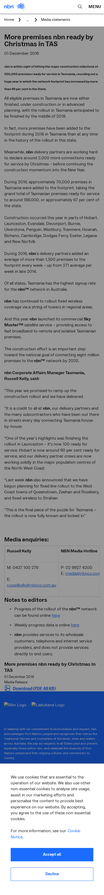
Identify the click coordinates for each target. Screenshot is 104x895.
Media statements (55, 19)
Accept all (52, 854)
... (27, 19)
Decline (52, 874)
